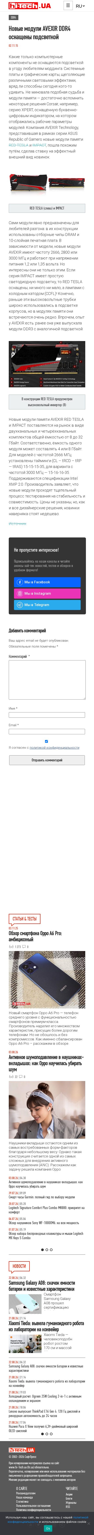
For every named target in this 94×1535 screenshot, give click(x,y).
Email (14, 725)
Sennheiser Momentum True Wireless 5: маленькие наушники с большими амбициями (48, 1413)
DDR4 (13, 17)
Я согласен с (44, 748)
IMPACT (39, 145)
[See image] (47, 183)
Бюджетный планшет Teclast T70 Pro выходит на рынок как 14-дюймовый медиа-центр (48, 1368)
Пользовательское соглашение (33, 1506)
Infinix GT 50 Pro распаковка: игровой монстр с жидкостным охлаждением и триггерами (44, 1214)
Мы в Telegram (36, 605)
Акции (69, 1494)
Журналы (71, 1502)
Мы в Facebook (37, 582)
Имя (13, 708)
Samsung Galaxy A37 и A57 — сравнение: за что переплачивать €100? (45, 1229)
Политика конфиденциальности (33, 1510)
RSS (68, 1507)
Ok (48, 1528)
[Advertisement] (47, 821)
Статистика (22, 1501)
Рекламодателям (25, 1493)
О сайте (21, 1488)
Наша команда (24, 1497)
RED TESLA (18, 145)
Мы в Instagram (37, 593)
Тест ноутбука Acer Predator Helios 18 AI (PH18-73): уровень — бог (51, 1244)
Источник (17, 523)
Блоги (69, 1498)
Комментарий (19, 656)
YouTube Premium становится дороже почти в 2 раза (43, 1426)
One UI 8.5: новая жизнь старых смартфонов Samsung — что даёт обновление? (50, 1184)
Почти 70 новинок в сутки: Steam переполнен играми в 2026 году (45, 1398)
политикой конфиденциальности (54, 748)
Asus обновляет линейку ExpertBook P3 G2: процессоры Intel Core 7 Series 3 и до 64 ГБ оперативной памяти (48, 1383)
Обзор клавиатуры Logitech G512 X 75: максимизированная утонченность (52, 1199)
